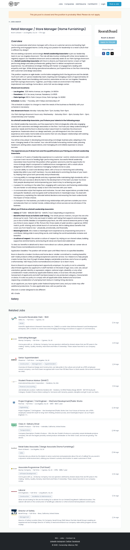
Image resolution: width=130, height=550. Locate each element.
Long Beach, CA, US (46, 493)
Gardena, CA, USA (52, 383)
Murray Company (24, 340)
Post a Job (114, 4)
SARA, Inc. (21, 320)
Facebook (76, 541)
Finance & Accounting (27, 387)
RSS (56, 538)
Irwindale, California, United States (53, 427)
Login (103, 4)
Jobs (61, 4)
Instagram (61, 541)
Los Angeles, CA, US (30, 33)
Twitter (69, 541)
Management (37, 364)
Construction (24, 364)
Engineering (24, 407)
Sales (21, 453)
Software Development (28, 474)
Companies (69, 4)
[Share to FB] (103, 53)
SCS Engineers (23, 493)
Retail (21, 323)
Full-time (30, 320)
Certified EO (92, 4)
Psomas (21, 404)
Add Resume (81, 4)
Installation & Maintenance (41, 496)
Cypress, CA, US (47, 340)
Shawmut (21, 360)
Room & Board (16, 33)
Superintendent (50, 364)
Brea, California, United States (48, 513)
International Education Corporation (31, 383)
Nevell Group (22, 513)
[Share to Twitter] (112, 53)
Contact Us (70, 538)
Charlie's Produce (24, 427)
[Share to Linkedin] (107, 53)
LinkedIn (53, 541)
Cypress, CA (40, 320)
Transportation (25, 430)
